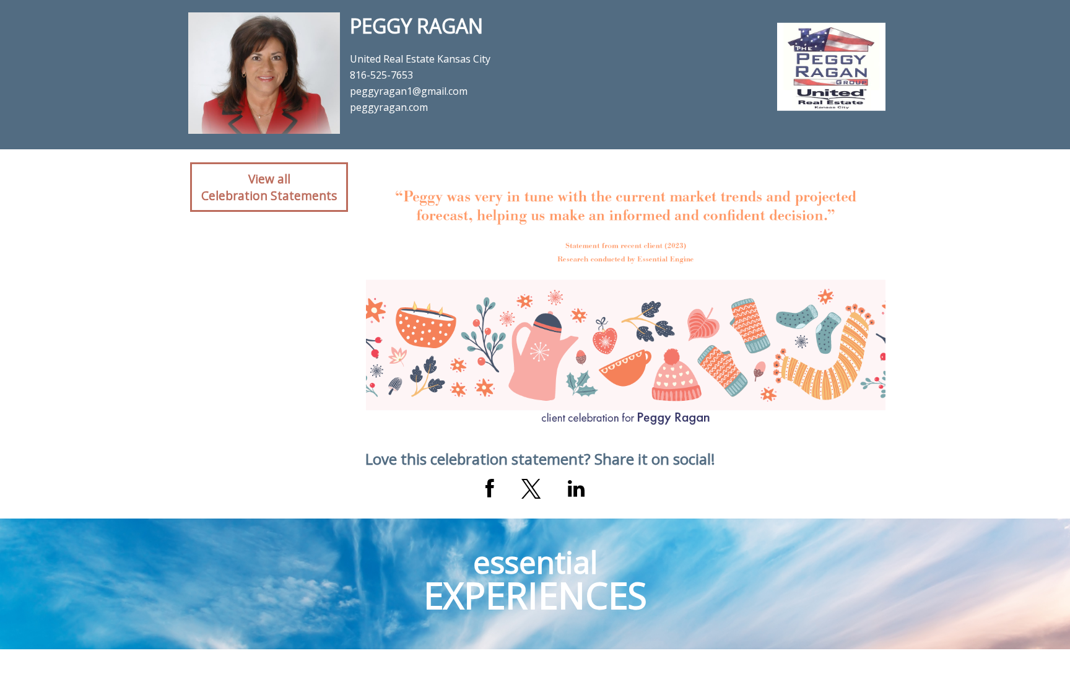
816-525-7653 (381, 75)
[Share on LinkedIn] (576, 489)
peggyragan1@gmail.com (409, 91)
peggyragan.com (389, 107)
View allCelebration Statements (269, 187)
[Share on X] (531, 489)
